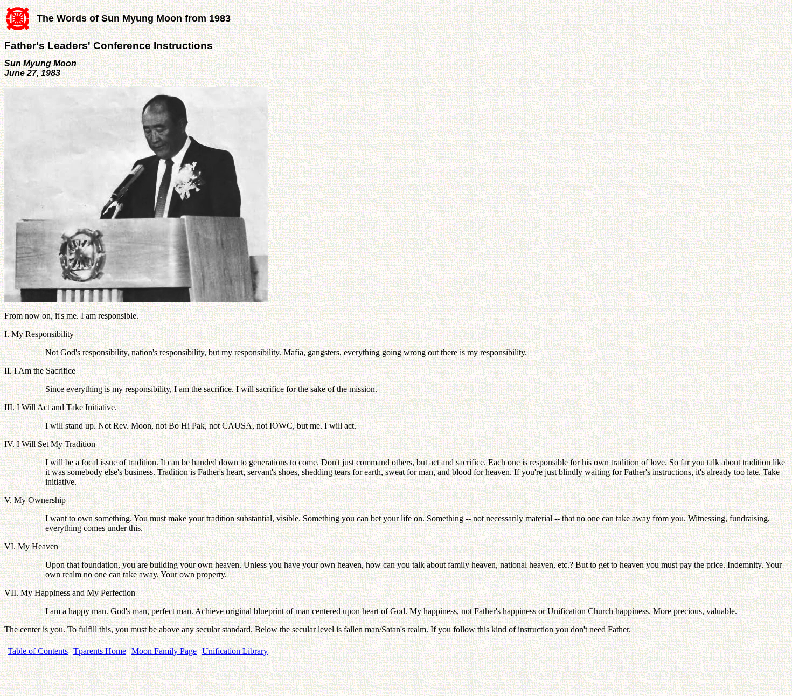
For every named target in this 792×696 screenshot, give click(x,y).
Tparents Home (99, 651)
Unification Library (235, 651)
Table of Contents (38, 651)
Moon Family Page (164, 651)
